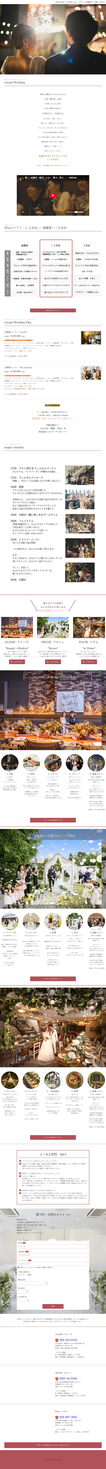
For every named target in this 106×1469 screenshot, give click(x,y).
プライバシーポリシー (63, 1321)
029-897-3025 (68, 1417)
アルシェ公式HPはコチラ (53, 979)
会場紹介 (89, 2)
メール (22, 1275)
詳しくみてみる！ (16, 662)
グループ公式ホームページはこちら (53, 1445)
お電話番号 (21, 1251)
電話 (29, 1275)
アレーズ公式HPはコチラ (53, 820)
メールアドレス (23, 1260)
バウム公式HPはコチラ (52, 1137)
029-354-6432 (68, 1340)
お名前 (20, 1243)
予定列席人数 (22, 1296)
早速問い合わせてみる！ (53, 310)
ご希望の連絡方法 (23, 1272)
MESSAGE (60, 2)
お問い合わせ (99, 2)
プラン (81, 2)
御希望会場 (21, 1279)
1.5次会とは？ (72, 2)
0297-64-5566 (68, 1378)
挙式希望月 (21, 1288)
